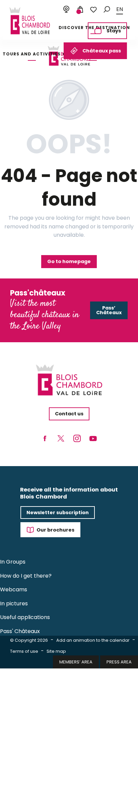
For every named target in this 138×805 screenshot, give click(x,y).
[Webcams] (66, 10)
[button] (107, 9)
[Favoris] (93, 9)
